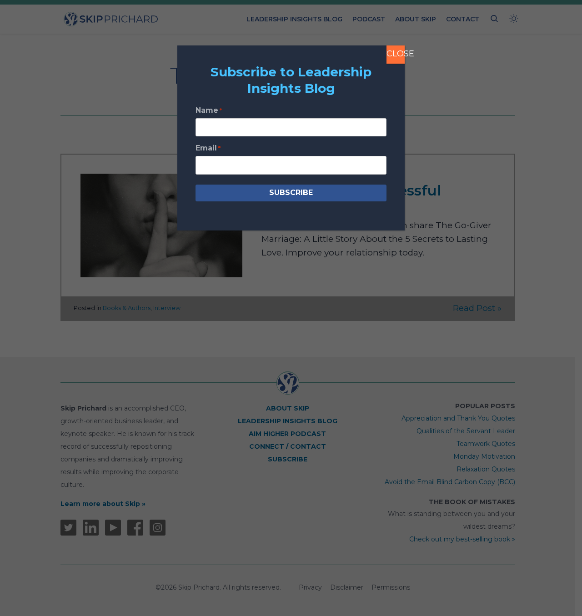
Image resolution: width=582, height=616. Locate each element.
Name (209, 110)
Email (208, 148)
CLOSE (395, 54)
